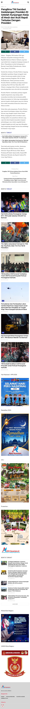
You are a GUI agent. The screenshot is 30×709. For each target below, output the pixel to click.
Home (2, 6)
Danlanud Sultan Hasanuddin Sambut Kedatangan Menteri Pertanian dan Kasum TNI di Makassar (18, 589)
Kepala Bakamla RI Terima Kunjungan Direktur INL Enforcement (18, 582)
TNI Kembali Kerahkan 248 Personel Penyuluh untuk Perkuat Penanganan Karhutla (13, 365)
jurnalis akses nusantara (11, 27)
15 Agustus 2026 (12, 600)
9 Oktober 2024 (12, 592)
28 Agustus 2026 (5, 339)
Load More (15, 604)
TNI (5, 6)
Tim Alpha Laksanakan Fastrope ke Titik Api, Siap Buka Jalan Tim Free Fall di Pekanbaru (14, 245)
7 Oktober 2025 (12, 578)
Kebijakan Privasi (4, 698)
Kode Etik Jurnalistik (21, 696)
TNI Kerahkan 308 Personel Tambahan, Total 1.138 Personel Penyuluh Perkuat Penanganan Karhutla (14, 275)
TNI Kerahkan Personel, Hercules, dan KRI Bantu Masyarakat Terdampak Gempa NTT (18, 597)
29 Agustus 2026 (5, 219)
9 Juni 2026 (11, 567)
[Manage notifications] (2, 706)
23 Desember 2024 (7, 28)
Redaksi (2, 696)
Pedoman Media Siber (10, 696)
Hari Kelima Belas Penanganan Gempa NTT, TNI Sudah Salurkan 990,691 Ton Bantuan (14, 215)
